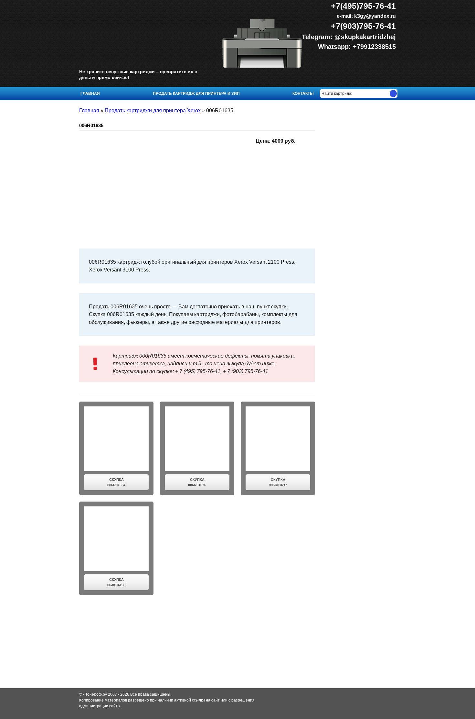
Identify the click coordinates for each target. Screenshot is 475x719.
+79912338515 (374, 46)
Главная (90, 93)
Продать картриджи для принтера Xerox (153, 110)
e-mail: (365, 16)
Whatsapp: (335, 46)
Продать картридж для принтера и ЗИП (196, 93)
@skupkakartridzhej (365, 36)
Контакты (303, 93)
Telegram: (318, 36)
